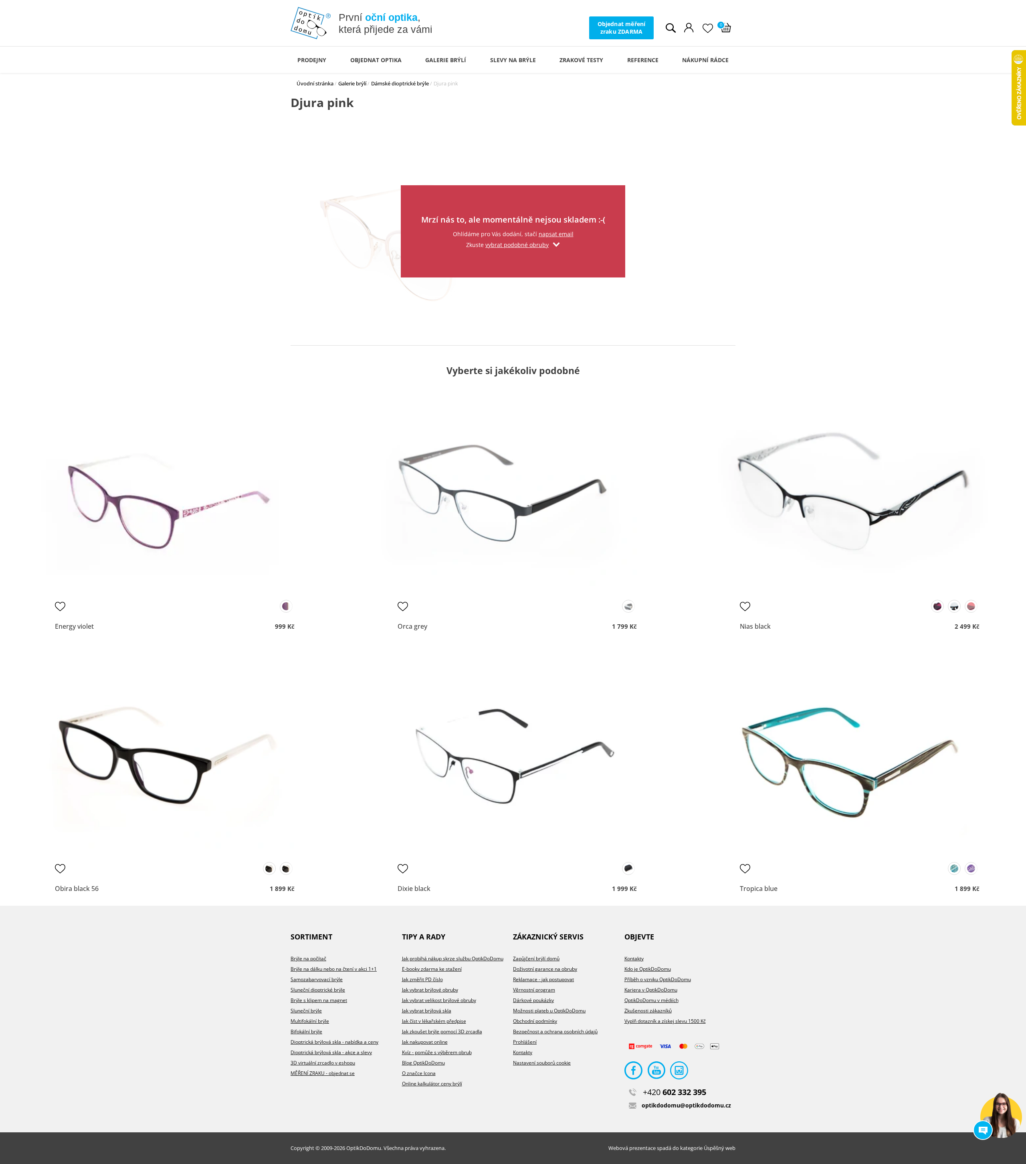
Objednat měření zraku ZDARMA (622, 27)
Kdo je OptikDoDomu (647, 969)
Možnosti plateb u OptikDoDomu (549, 1010)
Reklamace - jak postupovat (543, 979)
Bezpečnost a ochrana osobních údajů (555, 1031)
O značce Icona (419, 1073)
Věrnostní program (534, 989)
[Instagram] (679, 1072)
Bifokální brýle (306, 1031)
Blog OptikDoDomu (423, 1062)
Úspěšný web (719, 1148)
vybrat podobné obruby (517, 245)
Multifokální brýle (310, 1021)
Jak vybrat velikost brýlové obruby (439, 1000)
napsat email (556, 234)
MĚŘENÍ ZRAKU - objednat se (323, 1073)
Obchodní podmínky (535, 1021)
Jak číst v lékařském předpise (434, 1021)
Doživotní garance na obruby (545, 969)
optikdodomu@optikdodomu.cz (686, 1105)
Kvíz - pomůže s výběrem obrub (437, 1052)
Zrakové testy (581, 60)
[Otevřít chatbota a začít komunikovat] (1001, 1117)
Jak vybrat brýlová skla (426, 1010)
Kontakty (522, 1052)
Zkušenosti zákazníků (648, 1010)
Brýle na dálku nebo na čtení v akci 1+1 (334, 969)
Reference (642, 60)
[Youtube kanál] (656, 1072)
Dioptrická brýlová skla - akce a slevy (331, 1052)
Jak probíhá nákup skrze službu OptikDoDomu (452, 958)
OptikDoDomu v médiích (651, 1000)
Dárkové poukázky (533, 1000)
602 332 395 (674, 1092)
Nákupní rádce (705, 60)
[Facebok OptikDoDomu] (633, 1072)
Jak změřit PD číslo (422, 979)
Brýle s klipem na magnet (319, 1000)
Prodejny (311, 60)
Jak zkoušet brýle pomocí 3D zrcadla (442, 1031)
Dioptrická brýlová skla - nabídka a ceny (334, 1041)
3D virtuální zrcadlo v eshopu (323, 1062)
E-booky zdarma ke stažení (432, 969)
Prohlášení (525, 1041)
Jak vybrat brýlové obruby (430, 989)
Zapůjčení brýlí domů (536, 958)
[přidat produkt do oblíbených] (60, 606)
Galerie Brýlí (445, 60)
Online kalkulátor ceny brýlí (432, 1083)
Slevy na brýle (513, 60)
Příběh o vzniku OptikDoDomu (657, 979)
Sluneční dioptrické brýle (318, 989)
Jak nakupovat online (425, 1041)
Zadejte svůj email (513, 195)
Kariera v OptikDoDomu (650, 989)
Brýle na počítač (308, 958)
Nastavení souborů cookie (542, 1062)
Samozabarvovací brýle (317, 979)
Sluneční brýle (306, 1010)
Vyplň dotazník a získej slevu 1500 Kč (665, 1021)
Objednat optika (376, 60)
